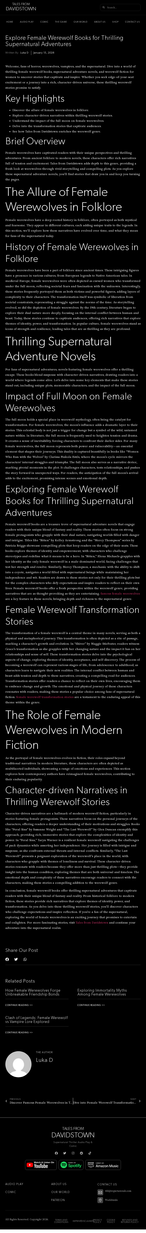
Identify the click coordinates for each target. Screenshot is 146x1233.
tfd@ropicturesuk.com (118, 1190)
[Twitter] (64, 1153)
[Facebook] (56, 1153)
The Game (61, 22)
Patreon (58, 1200)
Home (9, 22)
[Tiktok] (89, 1153)
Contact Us (132, 22)
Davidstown (21, 8)
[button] (7, 959)
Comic (44, 22)
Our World (81, 22)
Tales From (21, 4)
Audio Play (27, 22)
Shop (115, 22)
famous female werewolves (120, 593)
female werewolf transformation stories (45, 697)
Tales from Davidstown (92, 922)
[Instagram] (73, 1153)
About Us (100, 22)
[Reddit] (81, 1153)
